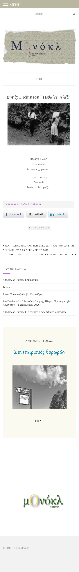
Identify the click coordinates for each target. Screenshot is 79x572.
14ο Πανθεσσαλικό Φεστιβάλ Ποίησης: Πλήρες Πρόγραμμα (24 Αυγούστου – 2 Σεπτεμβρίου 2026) (37, 303)
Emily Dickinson (39, 228)
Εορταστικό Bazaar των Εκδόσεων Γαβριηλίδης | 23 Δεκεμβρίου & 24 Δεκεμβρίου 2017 (38, 247)
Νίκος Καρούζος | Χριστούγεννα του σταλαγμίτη (41, 254)
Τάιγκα (6, 287)
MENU (15, 4)
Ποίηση (39, 79)
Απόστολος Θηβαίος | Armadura (20, 279)
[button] (6, 4)
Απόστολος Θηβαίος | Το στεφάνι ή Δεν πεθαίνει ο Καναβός (34, 312)
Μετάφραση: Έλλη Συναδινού (23, 204)
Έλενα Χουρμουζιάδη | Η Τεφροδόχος (23, 294)
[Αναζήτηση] (73, 14)
